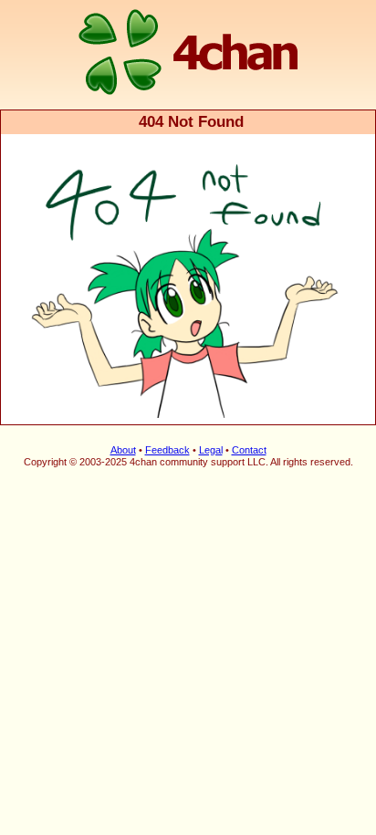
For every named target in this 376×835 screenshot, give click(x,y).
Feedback (167, 449)
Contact (249, 449)
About (123, 449)
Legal (211, 449)
